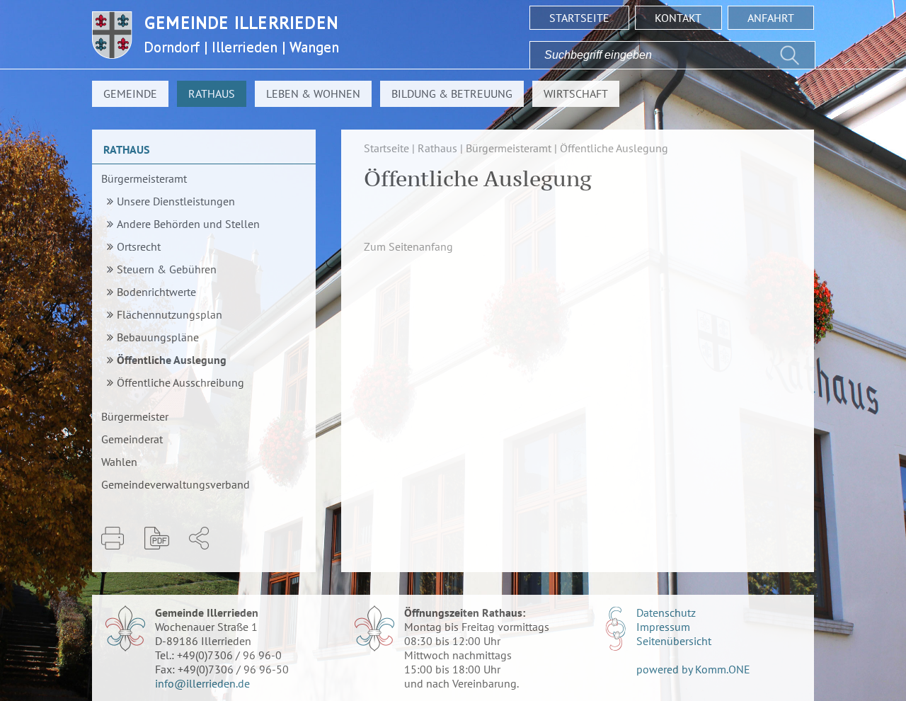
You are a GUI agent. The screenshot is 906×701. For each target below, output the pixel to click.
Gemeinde (130, 93)
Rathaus (211, 93)
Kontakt (678, 18)
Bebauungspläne (158, 337)
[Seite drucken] (112, 538)
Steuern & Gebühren (167, 269)
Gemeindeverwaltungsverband (175, 484)
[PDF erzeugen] (156, 538)
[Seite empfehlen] (199, 538)
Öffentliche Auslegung (171, 360)
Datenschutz (666, 612)
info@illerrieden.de (202, 683)
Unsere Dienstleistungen (176, 201)
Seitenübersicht (673, 641)
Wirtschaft (576, 93)
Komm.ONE (722, 669)
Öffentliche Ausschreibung (180, 382)
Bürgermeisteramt (144, 178)
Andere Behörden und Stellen (188, 224)
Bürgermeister (134, 416)
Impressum (663, 627)
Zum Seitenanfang (408, 246)
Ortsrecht (139, 246)
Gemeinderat (132, 439)
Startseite (579, 18)
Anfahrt (770, 18)
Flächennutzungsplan (169, 314)
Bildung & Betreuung (451, 93)
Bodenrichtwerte (156, 292)
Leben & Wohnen (313, 93)
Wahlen (119, 462)
